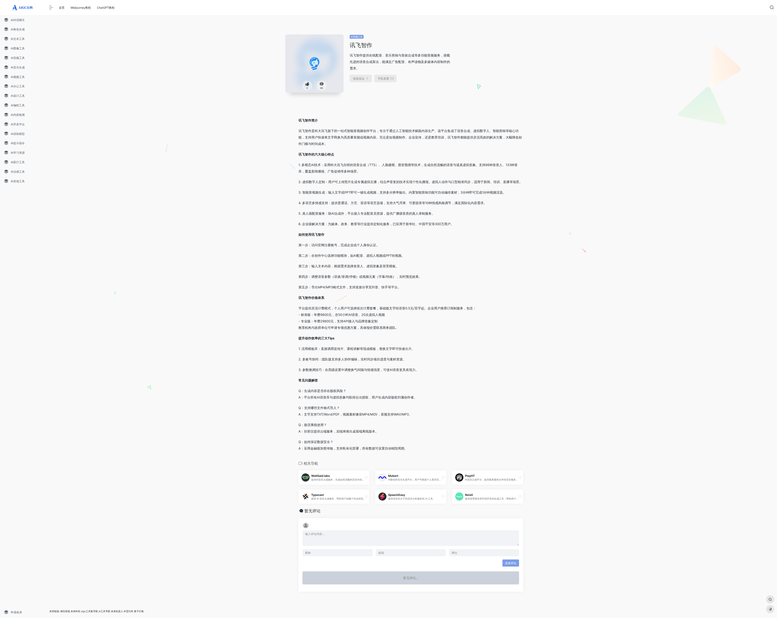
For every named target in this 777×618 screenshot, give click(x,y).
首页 (62, 7)
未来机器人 (117, 611)
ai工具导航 (104, 611)
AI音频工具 (357, 36)
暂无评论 (312, 510)
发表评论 (510, 563)
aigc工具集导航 (89, 611)
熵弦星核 (65, 611)
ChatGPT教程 (106, 7)
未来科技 (75, 611)
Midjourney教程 (81, 7)
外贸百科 (128, 611)
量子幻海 (139, 611)
